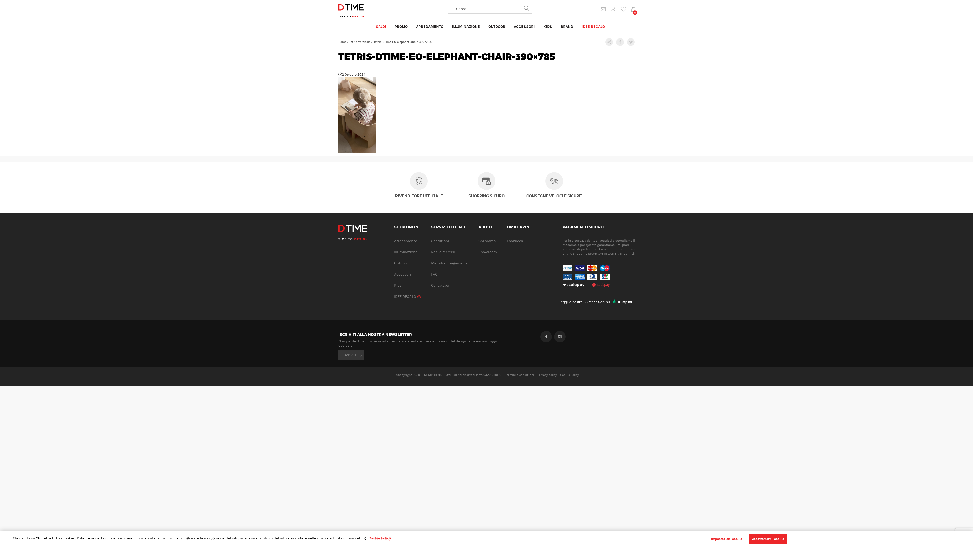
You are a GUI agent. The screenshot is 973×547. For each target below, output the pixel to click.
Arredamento (429, 26)
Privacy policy (547, 375)
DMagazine (519, 227)
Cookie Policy (569, 375)
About (485, 227)
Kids (547, 26)
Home (342, 42)
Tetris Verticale (359, 42)
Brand (566, 26)
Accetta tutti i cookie (768, 539)
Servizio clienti (448, 227)
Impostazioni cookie (726, 539)
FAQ (434, 274)
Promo (401, 26)
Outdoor (497, 26)
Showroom (487, 252)
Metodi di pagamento (449, 263)
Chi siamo (487, 241)
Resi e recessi (443, 252)
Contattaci (440, 285)
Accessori (524, 26)
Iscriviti (349, 355)
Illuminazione (466, 26)
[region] (486, 539)
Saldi (381, 26)
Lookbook (515, 241)
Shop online (407, 227)
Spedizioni (440, 241)
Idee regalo (593, 26)
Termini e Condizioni (519, 375)
